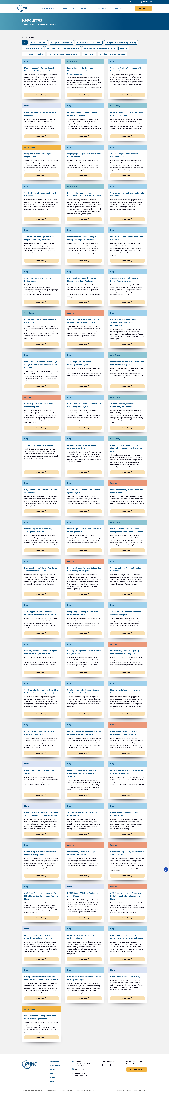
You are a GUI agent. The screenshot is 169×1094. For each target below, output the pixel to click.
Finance (123, 48)
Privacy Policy (93, 1090)
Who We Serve (55, 1061)
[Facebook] (107, 1065)
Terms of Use (84, 1090)
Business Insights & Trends (89, 42)
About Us (53, 1073)
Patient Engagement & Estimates (63, 54)
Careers (133, 2)
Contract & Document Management (63, 48)
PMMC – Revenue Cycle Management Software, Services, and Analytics (50, 1090)
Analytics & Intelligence (61, 42)
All (25, 42)
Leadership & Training (33, 54)
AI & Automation (38, 42)
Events (52, 1077)
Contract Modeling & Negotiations (99, 48)
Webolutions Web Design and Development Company (132, 1090)
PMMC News (88, 54)
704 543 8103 (79, 1069)
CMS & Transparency (33, 48)
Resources (53, 1069)
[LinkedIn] (103, 1065)
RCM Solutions (55, 1065)
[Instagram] (110, 1065)
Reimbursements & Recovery (112, 54)
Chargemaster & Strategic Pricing (121, 42)
